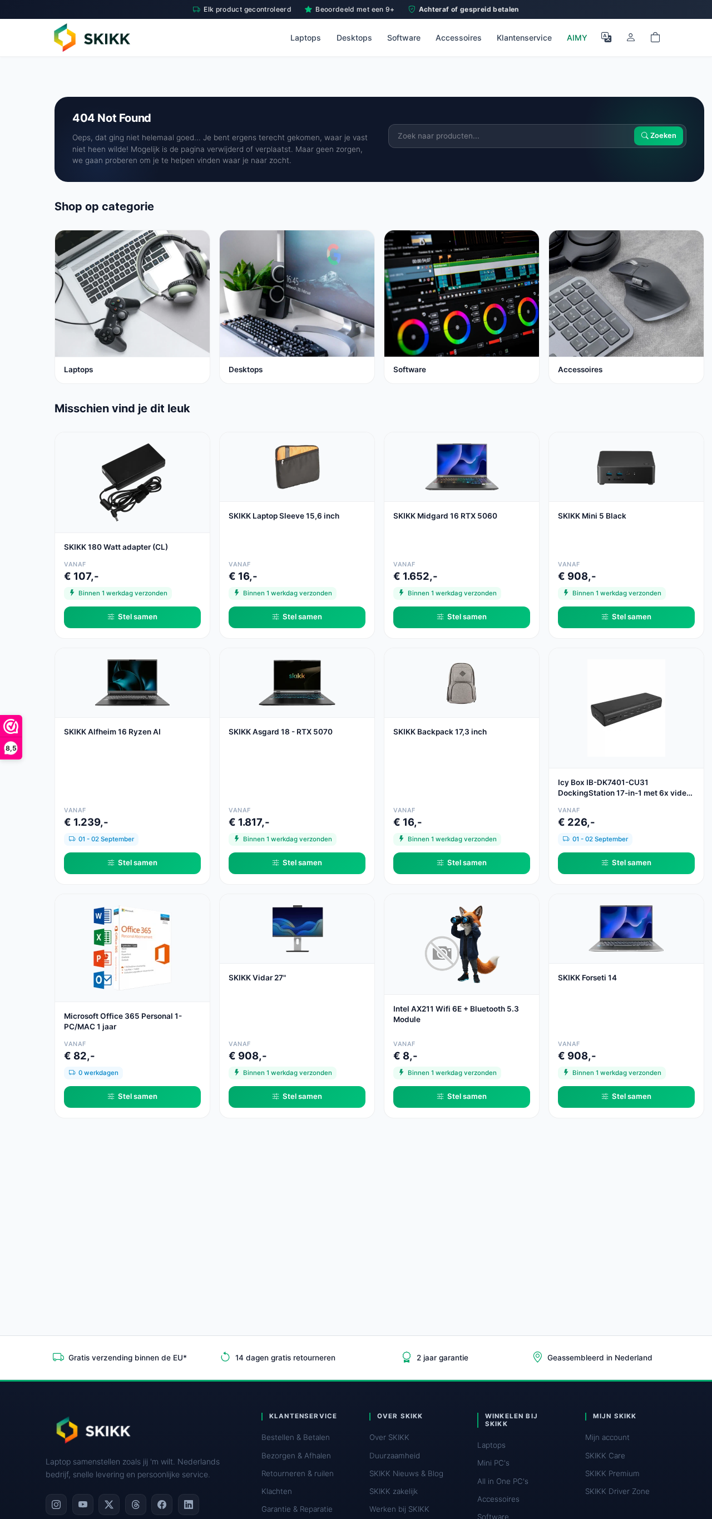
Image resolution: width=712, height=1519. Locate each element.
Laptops (305, 37)
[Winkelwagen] (655, 37)
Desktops (354, 37)
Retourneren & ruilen (297, 1473)
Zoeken (662, 136)
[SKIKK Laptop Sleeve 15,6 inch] (297, 466)
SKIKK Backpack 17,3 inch (440, 731)
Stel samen (137, 616)
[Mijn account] (631, 37)
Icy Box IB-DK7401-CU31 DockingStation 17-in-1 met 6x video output (624, 788)
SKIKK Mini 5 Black (592, 515)
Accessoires (459, 37)
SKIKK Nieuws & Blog (406, 1473)
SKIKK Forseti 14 (587, 977)
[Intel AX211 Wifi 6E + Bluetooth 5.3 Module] (462, 943)
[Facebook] (161, 1504)
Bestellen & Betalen (295, 1437)
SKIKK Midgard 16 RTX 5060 (445, 515)
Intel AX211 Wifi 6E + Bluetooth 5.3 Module (456, 1014)
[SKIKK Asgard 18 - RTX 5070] (297, 682)
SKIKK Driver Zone (617, 1491)
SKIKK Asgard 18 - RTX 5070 (281, 731)
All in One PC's (502, 1481)
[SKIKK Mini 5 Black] (626, 466)
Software (404, 37)
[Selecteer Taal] (606, 37)
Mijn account (607, 1437)
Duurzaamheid (394, 1455)
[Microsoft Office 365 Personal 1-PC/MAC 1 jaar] (132, 946)
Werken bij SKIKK (399, 1509)
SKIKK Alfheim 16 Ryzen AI (112, 731)
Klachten (276, 1491)
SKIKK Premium (612, 1473)
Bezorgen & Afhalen (296, 1455)
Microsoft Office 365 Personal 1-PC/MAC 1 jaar (123, 1021)
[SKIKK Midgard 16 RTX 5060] (462, 466)
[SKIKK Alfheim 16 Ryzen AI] (132, 682)
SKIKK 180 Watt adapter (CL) (116, 546)
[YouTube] (82, 1504)
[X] (109, 1504)
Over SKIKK (389, 1437)
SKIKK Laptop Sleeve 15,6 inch (284, 515)
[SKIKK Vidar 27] (297, 928)
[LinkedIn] (188, 1504)
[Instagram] (56, 1504)
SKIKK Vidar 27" (257, 977)
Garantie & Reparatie (297, 1509)
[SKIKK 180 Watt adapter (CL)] (132, 481)
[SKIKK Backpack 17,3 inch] (462, 682)
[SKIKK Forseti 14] (626, 928)
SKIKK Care (605, 1455)
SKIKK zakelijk (393, 1491)
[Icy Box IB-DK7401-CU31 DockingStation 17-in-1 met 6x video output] (626, 707)
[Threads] (135, 1504)
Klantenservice (524, 37)
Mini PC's (493, 1462)
